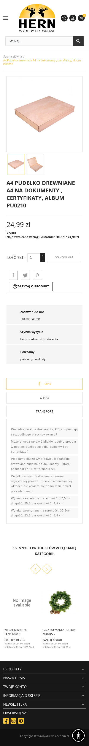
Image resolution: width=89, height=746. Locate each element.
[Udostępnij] (13, 275)
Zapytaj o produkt (30, 286)
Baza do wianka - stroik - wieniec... (60, 631)
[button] (78, 735)
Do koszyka (64, 257)
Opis (47, 384)
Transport (44, 411)
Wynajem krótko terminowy (16, 631)
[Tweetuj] (25, 275)
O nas (44, 398)
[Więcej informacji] (33, 650)
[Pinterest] (37, 275)
